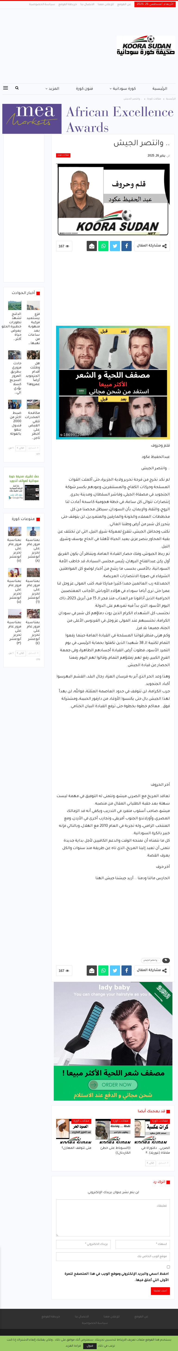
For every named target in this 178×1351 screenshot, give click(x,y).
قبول (90, 1346)
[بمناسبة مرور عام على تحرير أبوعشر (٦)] (33, 572)
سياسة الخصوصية (42, 4)
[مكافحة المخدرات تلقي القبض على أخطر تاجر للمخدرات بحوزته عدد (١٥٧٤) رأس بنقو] (33, 404)
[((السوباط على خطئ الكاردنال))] (113, 1131)
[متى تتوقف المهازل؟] (73, 1131)
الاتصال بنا (87, 4)
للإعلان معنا (106, 4)
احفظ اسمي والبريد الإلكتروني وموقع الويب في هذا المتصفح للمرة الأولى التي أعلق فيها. (117, 1277)
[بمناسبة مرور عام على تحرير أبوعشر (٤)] (33, 613)
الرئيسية (160, 89)
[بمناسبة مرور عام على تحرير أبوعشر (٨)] (33, 531)
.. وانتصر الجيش (151, 960)
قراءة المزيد (73, 1346)
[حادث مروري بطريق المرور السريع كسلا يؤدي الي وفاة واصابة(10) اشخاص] (14, 355)
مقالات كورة (63, 155)
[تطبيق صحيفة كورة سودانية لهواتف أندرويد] (24, 488)
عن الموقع (124, 4)
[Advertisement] (59, 46)
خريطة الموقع (67, 4)
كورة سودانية (124, 89)
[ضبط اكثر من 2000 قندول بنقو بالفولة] (14, 404)
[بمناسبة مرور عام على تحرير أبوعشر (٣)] (14, 613)
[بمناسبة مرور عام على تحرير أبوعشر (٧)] (14, 531)
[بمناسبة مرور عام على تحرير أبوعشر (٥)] (14, 572)
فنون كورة (84, 89)
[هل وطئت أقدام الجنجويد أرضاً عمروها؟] (33, 355)
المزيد (54, 89)
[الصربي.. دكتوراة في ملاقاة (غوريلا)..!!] (152, 1131)
